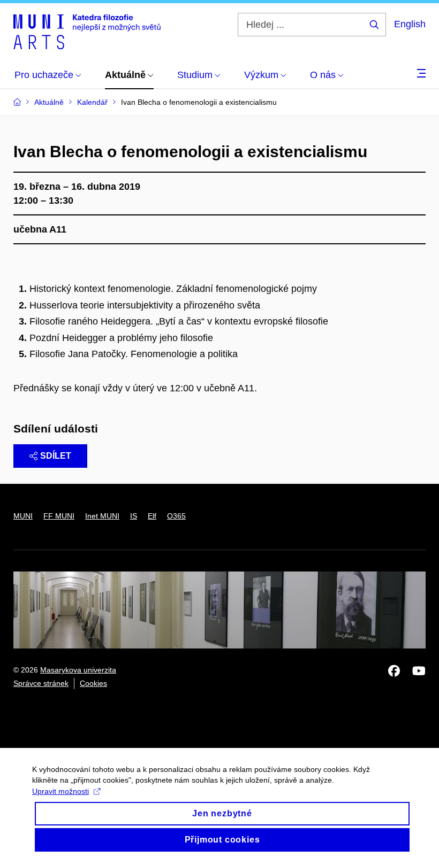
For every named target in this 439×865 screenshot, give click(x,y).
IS (133, 516)
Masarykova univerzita (78, 670)
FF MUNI (58, 516)
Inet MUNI (102, 516)
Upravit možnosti (60, 791)
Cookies (93, 683)
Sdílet (55, 455)
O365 (176, 516)
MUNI (23, 516)
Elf (152, 516)
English (410, 24)
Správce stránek (41, 683)
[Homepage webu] (87, 31)
